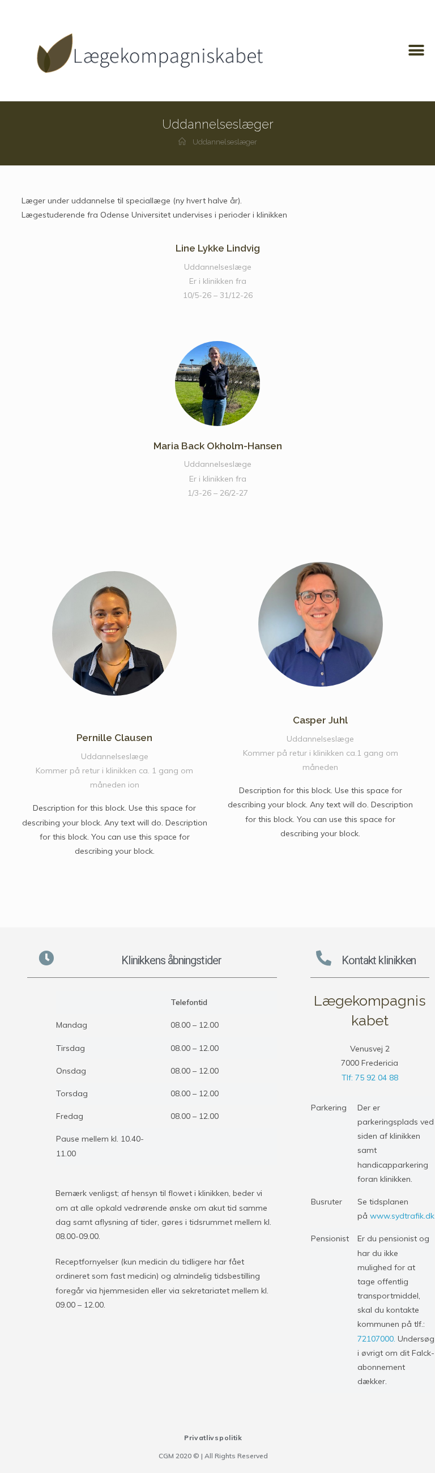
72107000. (377, 1339)
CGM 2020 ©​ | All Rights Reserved (213, 1455)
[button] (416, 50)
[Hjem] (182, 142)
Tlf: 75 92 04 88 (370, 1077)
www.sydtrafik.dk (402, 1216)
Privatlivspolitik (213, 1437)
